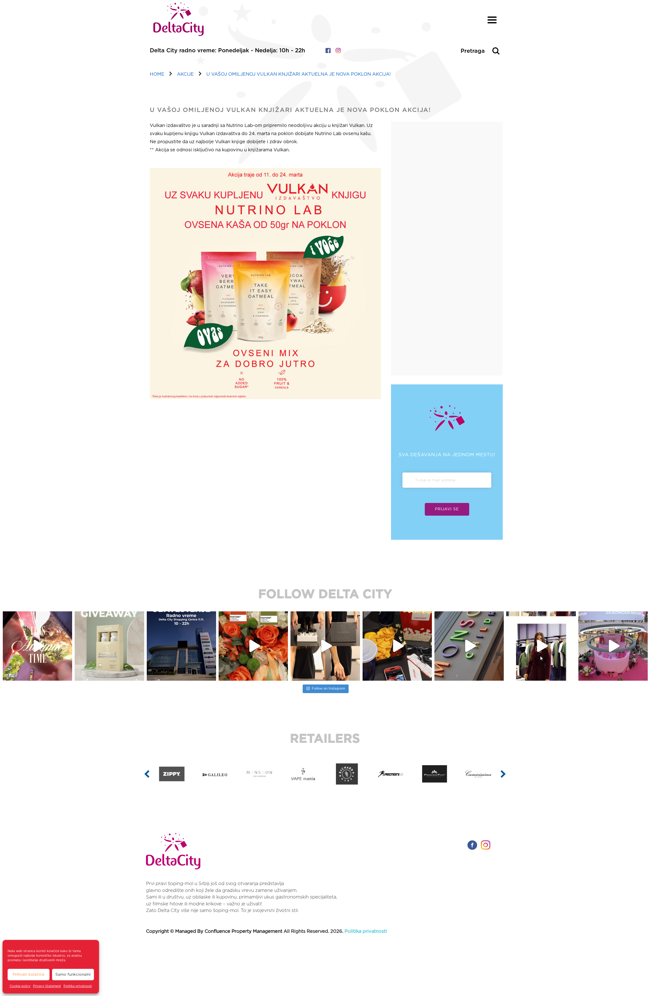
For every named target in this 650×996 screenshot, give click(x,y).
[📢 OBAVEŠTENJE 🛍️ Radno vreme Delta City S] (109, 646)
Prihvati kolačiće (28, 974)
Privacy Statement (47, 986)
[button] (146, 773)
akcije (185, 74)
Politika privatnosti (77, 986)
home (157, 74)
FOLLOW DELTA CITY (325, 595)
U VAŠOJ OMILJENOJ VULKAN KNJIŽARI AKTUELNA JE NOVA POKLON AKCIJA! (298, 74)
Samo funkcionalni (73, 974)
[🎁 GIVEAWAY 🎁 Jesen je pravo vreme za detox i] (37, 646)
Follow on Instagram (328, 688)
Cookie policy (20, 986)
